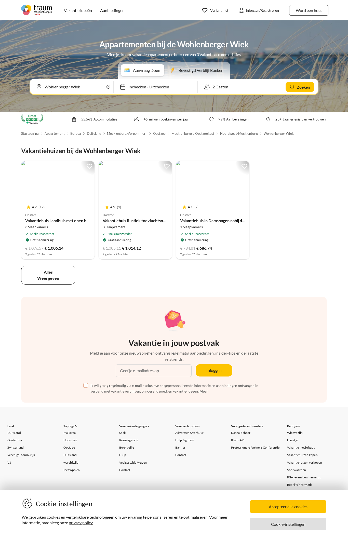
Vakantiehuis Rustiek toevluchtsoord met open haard (150, 220)
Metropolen (71, 470)
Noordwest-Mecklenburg (239, 133)
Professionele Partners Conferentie (255, 447)
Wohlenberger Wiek (279, 133)
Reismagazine (128, 440)
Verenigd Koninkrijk (21, 455)
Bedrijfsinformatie (300, 485)
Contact (124, 470)
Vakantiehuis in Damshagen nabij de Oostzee (220, 220)
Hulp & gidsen (184, 440)
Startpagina (30, 133)
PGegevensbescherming (303, 477)
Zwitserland (15, 447)
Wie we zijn (295, 433)
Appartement (55, 133)
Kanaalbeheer (240, 433)
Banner (180, 447)
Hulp (122, 455)
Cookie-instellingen (288, 524)
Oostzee (159, 133)
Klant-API (238, 440)
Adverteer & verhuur (189, 433)
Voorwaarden (296, 470)
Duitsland (94, 133)
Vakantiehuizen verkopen (304, 462)
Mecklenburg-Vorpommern (127, 133)
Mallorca (69, 433)
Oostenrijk (14, 440)
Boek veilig (126, 447)
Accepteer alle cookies (288, 506)
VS (9, 462)
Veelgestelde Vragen (133, 462)
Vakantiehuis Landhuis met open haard (60, 220)
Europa (75, 133)
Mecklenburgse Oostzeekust (193, 133)
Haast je (292, 440)
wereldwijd (71, 462)
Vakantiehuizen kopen (302, 455)
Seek (122, 433)
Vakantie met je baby (301, 447)
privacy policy (81, 522)
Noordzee (70, 440)
